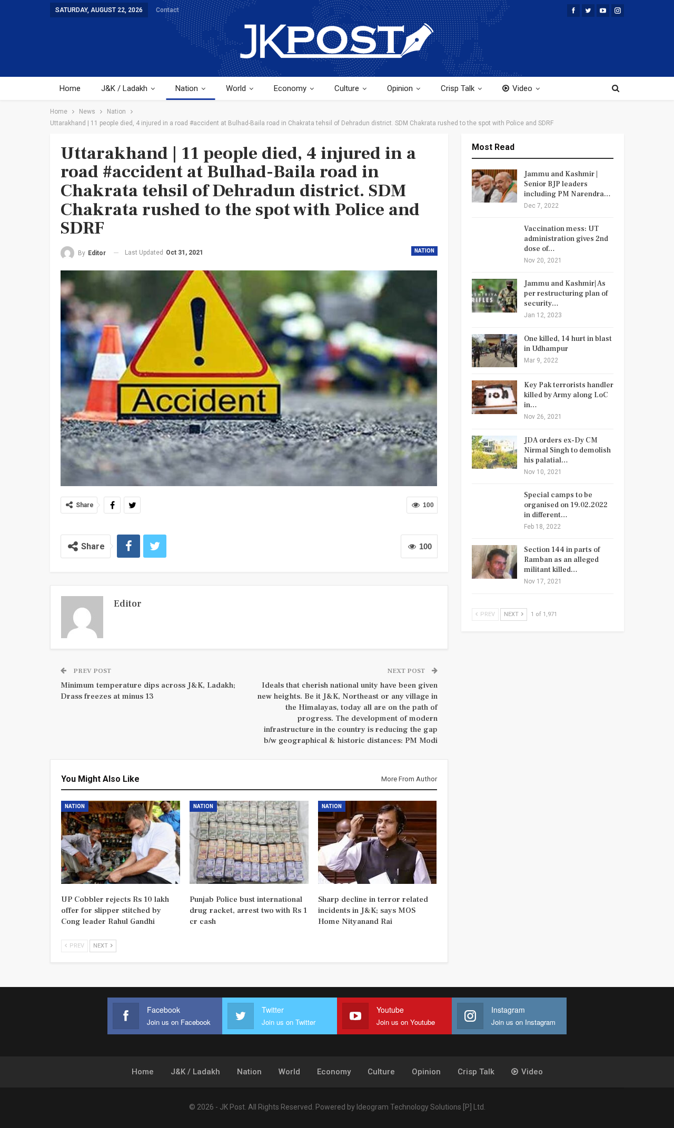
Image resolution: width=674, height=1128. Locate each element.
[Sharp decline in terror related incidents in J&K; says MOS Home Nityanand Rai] (377, 842)
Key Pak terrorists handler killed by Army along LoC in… (568, 395)
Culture (346, 88)
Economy (290, 88)
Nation (186, 88)
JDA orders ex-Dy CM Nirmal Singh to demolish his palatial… (567, 450)
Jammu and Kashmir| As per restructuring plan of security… (566, 293)
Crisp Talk (457, 88)
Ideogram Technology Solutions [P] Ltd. (420, 1107)
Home (70, 88)
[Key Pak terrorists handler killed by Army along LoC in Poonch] (494, 397)
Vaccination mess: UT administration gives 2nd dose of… (566, 239)
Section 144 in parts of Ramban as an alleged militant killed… (562, 560)
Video (522, 88)
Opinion (400, 88)
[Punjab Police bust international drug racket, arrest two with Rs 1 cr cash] (249, 842)
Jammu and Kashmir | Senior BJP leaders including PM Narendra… (567, 184)
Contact (167, 10)
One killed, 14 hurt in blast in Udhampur (568, 344)
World (236, 88)
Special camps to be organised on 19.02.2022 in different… (566, 505)
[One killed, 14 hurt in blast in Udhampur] (494, 351)
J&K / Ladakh (124, 88)
